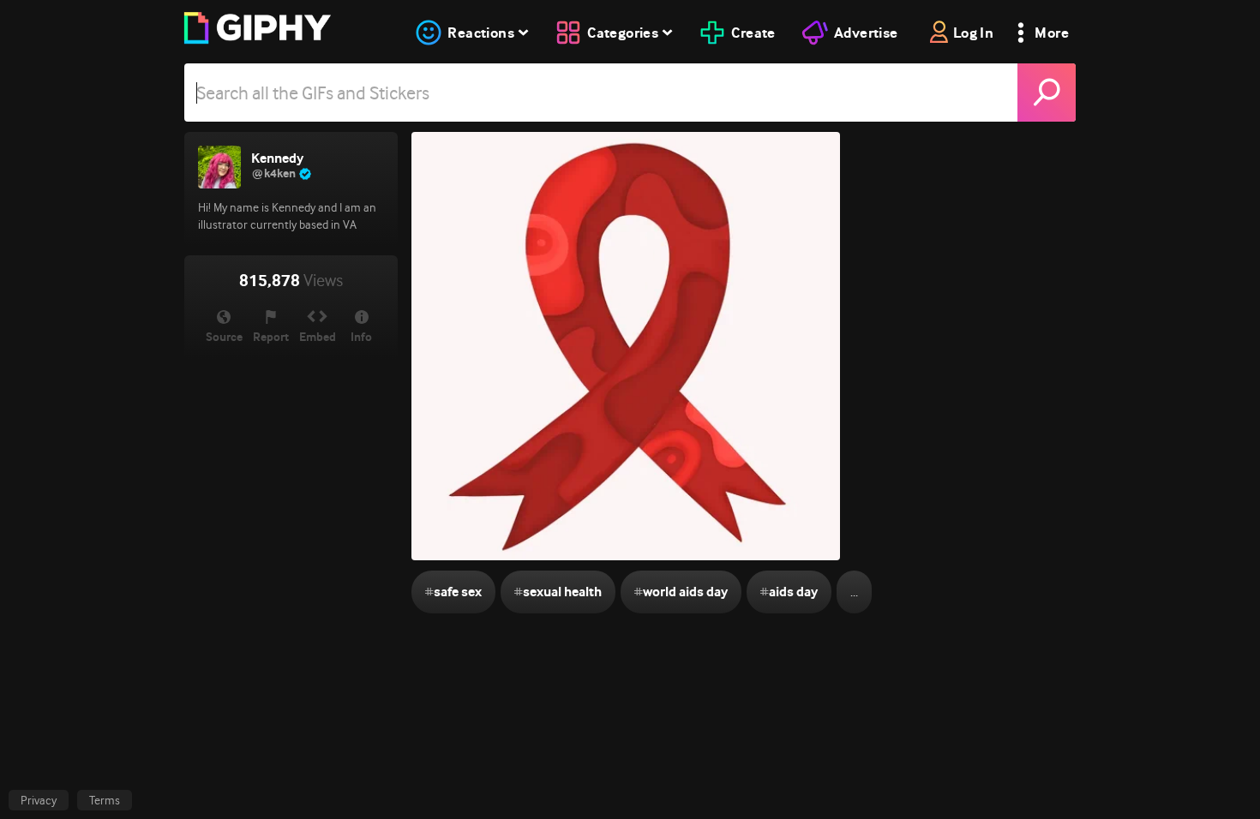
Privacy (39, 800)
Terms (104, 800)
